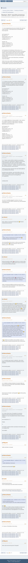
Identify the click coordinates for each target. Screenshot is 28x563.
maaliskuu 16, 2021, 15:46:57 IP (7, 155)
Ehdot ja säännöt (13, 560)
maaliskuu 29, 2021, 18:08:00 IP (7, 457)
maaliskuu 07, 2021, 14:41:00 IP (7, 25)
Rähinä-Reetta (7, 23)
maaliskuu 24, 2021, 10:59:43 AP (7, 380)
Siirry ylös (3, 552)
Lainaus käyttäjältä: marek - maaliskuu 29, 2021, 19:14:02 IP (14, 499)
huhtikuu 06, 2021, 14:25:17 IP (7, 542)
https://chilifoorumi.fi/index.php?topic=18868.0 (10, 71)
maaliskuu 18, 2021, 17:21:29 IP (7, 195)
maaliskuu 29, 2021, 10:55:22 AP (7, 408)
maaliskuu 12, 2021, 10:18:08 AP (7, 78)
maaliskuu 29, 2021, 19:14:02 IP (7, 480)
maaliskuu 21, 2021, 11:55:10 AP (7, 355)
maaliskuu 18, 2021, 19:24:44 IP (7, 219)
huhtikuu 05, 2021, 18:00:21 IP (7, 523)
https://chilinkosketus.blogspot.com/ (16, 490)
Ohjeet (8, 560)
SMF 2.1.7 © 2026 (11, 561)
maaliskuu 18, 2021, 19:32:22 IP (7, 231)
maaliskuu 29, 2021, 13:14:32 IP (7, 444)
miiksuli (5, 217)
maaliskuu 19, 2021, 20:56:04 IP (7, 319)
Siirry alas (3, 20)
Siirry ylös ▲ (19, 560)
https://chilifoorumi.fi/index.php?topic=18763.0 (10, 70)
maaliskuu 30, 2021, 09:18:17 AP (7, 496)
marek (4, 478)
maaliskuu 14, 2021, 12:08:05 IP (7, 115)
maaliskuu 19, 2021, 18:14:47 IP (7, 301)
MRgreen (5, 442)
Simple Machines (17, 561)
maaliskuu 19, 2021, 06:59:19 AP (7, 258)
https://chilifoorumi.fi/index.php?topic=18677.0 (10, 69)
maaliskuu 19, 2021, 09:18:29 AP (7, 271)
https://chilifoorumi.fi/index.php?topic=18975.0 (10, 73)
